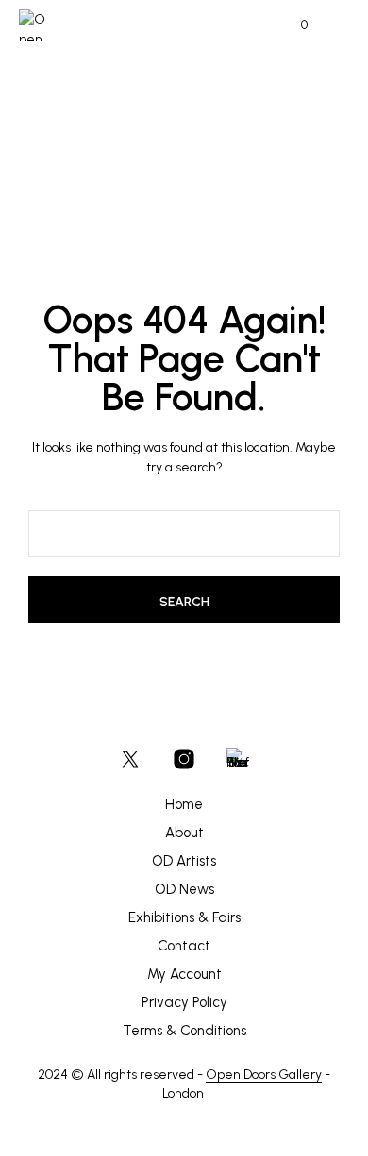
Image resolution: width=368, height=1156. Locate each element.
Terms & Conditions (184, 1030)
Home (184, 804)
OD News (184, 889)
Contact (184, 945)
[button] (292, 25)
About (184, 832)
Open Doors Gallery (264, 1074)
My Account (184, 974)
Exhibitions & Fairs (184, 917)
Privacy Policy (184, 1002)
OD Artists (184, 860)
